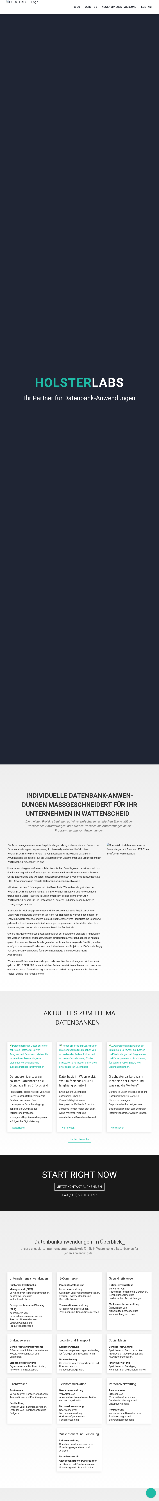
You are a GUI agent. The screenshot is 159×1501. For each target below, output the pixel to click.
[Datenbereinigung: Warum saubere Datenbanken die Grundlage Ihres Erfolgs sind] (30, 1057)
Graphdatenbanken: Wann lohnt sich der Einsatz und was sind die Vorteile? (126, 1081)
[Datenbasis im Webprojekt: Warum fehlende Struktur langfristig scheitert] (79, 1057)
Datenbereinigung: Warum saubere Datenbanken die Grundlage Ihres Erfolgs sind (29, 1081)
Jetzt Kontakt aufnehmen (79, 1187)
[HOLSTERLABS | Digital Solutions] (22, 7)
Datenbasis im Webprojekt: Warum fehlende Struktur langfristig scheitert (77, 1081)
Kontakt (147, 7)
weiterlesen (18, 1127)
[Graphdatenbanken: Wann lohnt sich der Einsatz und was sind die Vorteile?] (129, 1057)
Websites (91, 7)
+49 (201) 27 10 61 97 (79, 1195)
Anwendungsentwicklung (119, 7)
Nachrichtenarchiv (79, 1139)
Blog (76, 7)
